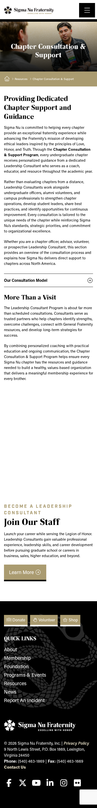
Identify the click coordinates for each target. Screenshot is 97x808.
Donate (18, 619)
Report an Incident (24, 700)
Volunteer (46, 619)
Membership (17, 658)
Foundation (16, 666)
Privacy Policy (76, 743)
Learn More (22, 572)
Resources (21, 79)
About (10, 649)
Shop (73, 619)
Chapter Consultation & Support (53, 79)
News (10, 691)
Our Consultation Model (25, 280)
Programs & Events (25, 674)
